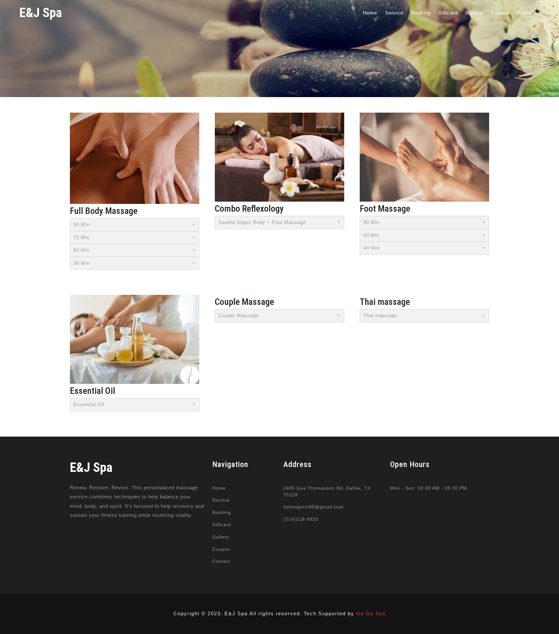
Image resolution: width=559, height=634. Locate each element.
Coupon (500, 13)
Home (370, 13)
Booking (421, 13)
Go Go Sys (371, 613)
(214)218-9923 (300, 519)
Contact (526, 13)
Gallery (474, 13)
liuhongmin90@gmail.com (313, 506)
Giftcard (448, 13)
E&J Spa (40, 12)
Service (394, 13)
